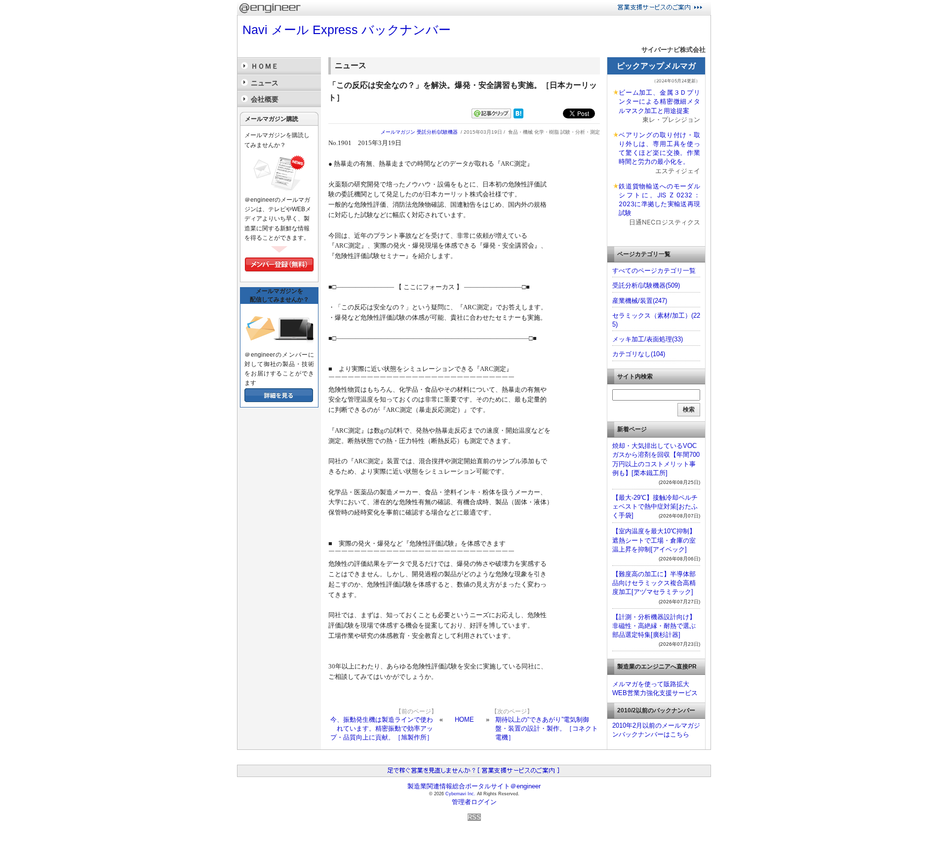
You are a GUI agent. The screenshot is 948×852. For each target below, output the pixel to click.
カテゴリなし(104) (638, 354)
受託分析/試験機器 (437, 132)
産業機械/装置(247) (639, 300)
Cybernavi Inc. (460, 793)
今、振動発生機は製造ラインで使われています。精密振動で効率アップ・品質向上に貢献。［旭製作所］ (381, 728)
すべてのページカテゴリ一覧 (654, 270)
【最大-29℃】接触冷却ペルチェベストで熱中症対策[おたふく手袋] (655, 506)
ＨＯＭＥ (264, 66)
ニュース (264, 83)
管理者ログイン (474, 802)
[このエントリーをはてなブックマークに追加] (518, 116)
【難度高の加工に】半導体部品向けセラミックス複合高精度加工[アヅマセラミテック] (654, 582)
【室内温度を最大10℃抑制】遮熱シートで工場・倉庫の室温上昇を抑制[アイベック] (654, 540)
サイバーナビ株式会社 (673, 49)
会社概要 (264, 99)
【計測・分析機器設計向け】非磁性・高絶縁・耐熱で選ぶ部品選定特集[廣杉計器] (654, 625)
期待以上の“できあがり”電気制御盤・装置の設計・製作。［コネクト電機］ (546, 728)
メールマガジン (398, 132)
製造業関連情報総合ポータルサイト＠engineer (474, 786)
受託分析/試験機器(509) (646, 285)
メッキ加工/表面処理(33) (647, 339)
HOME (464, 719)
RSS (474, 817)
